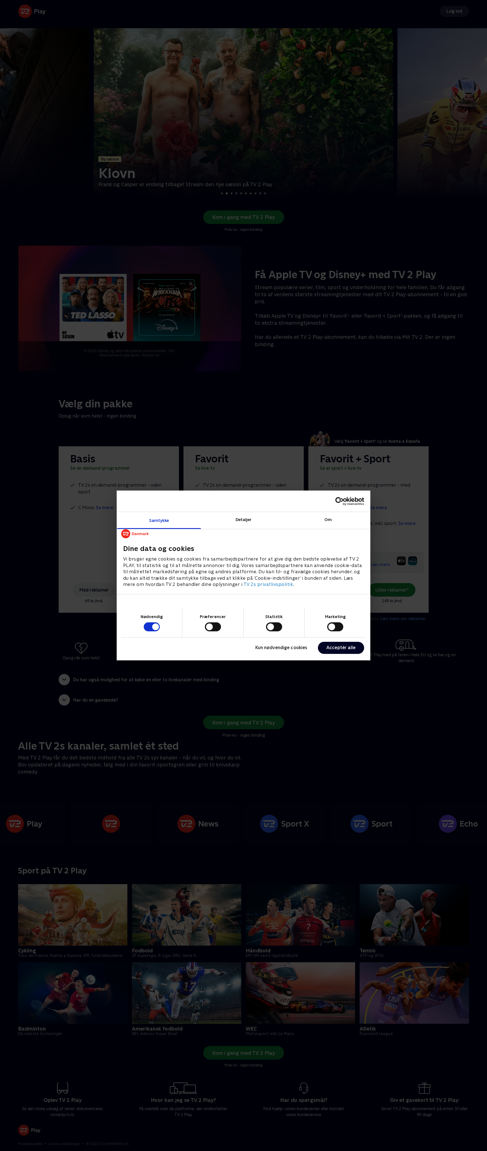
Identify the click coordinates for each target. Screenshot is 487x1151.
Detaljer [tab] (244, 519)
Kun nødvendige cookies (281, 647)
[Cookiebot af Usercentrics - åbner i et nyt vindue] (339, 501)
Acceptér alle (340, 647)
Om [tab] (328, 519)
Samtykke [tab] (159, 520)
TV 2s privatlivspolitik (268, 584)
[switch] (213, 626)
